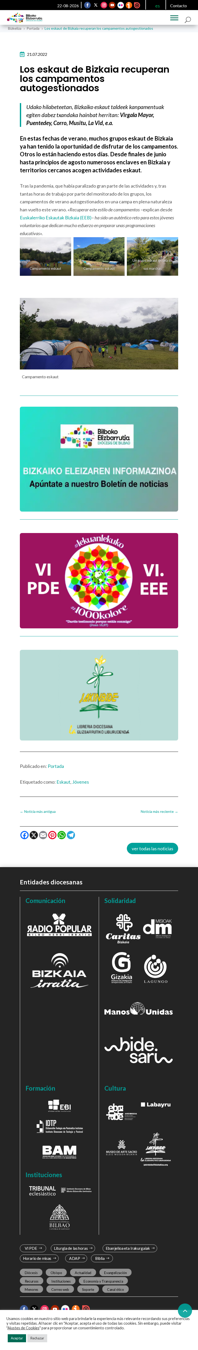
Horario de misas (37, 1258)
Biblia (100, 1258)
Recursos (31, 1281)
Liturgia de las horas (71, 1248)
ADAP (74, 1258)
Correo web (60, 1289)
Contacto (178, 5)
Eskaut (63, 782)
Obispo (56, 1273)
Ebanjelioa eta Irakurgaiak (128, 1248)
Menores (31, 1289)
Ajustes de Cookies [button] (23, 1328)
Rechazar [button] (37, 1338)
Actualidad (83, 1273)
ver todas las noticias (152, 848)
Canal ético (115, 1289)
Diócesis (30, 1273)
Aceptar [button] (17, 1338)
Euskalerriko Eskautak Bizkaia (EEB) (56, 217)
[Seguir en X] (95, 5)
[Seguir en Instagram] (104, 5)
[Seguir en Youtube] (112, 5)
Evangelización (115, 1273)
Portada (56, 766)
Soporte (88, 1289)
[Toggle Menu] (174, 18)
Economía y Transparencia (103, 1281)
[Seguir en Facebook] (87, 5)
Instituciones (61, 1281)
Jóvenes (80, 782)
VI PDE (30, 1248)
